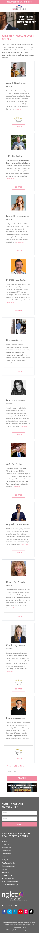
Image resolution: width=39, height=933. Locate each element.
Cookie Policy (6, 854)
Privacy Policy (6, 850)
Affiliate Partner (7, 875)
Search (22, 778)
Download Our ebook (9, 866)
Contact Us (5, 844)
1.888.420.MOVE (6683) (23, 2)
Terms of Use (6, 847)
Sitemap (4, 869)
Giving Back (6, 860)
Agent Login (6, 872)
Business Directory (8, 878)
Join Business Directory (10, 881)
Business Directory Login (10, 885)
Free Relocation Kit (8, 863)
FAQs (4, 857)
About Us (5, 841)
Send (19, 824)
